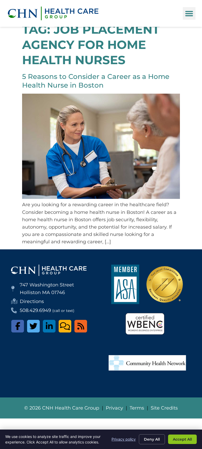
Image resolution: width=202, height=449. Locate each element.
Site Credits (164, 408)
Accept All (182, 439)
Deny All (152, 439)
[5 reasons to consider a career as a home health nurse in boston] (101, 197)
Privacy (114, 408)
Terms (137, 408)
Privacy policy (124, 439)
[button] (189, 13)
